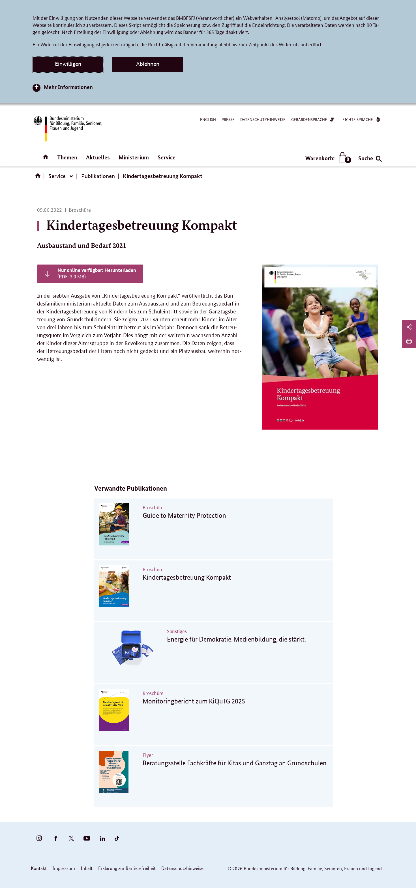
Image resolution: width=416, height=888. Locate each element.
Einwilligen (68, 63)
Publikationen (98, 176)
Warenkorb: (327, 158)
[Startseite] (39, 177)
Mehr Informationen (68, 86)
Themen (67, 157)
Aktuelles (98, 157)
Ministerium (134, 157)
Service (166, 157)
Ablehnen (147, 63)
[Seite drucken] (409, 341)
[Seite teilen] (409, 327)
